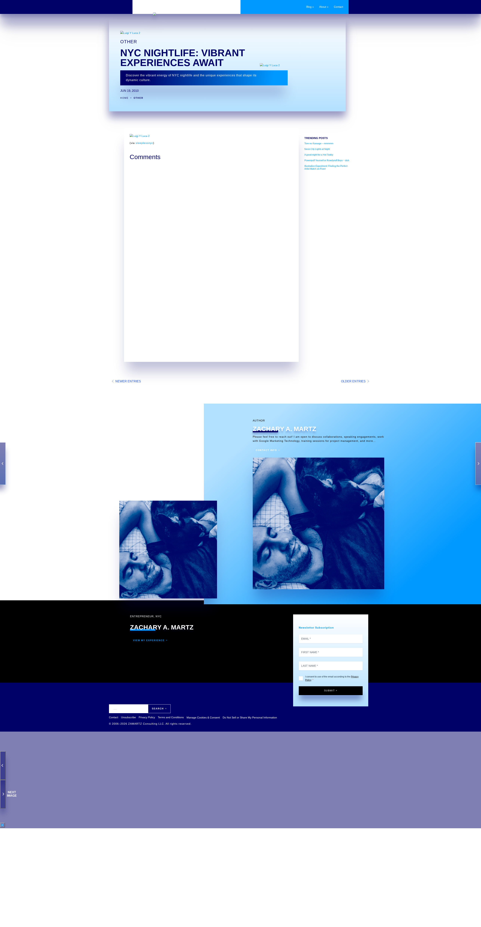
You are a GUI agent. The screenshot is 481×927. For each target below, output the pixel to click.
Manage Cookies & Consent (203, 717)
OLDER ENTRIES (353, 381)
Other (128, 41)
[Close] (2, 825)
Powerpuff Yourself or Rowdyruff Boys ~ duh (326, 160)
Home (124, 98)
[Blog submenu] (313, 7)
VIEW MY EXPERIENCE (149, 640)
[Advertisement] (327, 229)
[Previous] (3, 765)
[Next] (3, 794)
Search (158, 708)
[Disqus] (211, 210)
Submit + (330, 690)
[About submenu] (327, 7)
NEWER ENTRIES (128, 381)
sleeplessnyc (144, 142)
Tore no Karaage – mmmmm (318, 143)
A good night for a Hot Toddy (318, 154)
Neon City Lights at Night (317, 149)
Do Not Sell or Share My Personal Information (250, 717)
